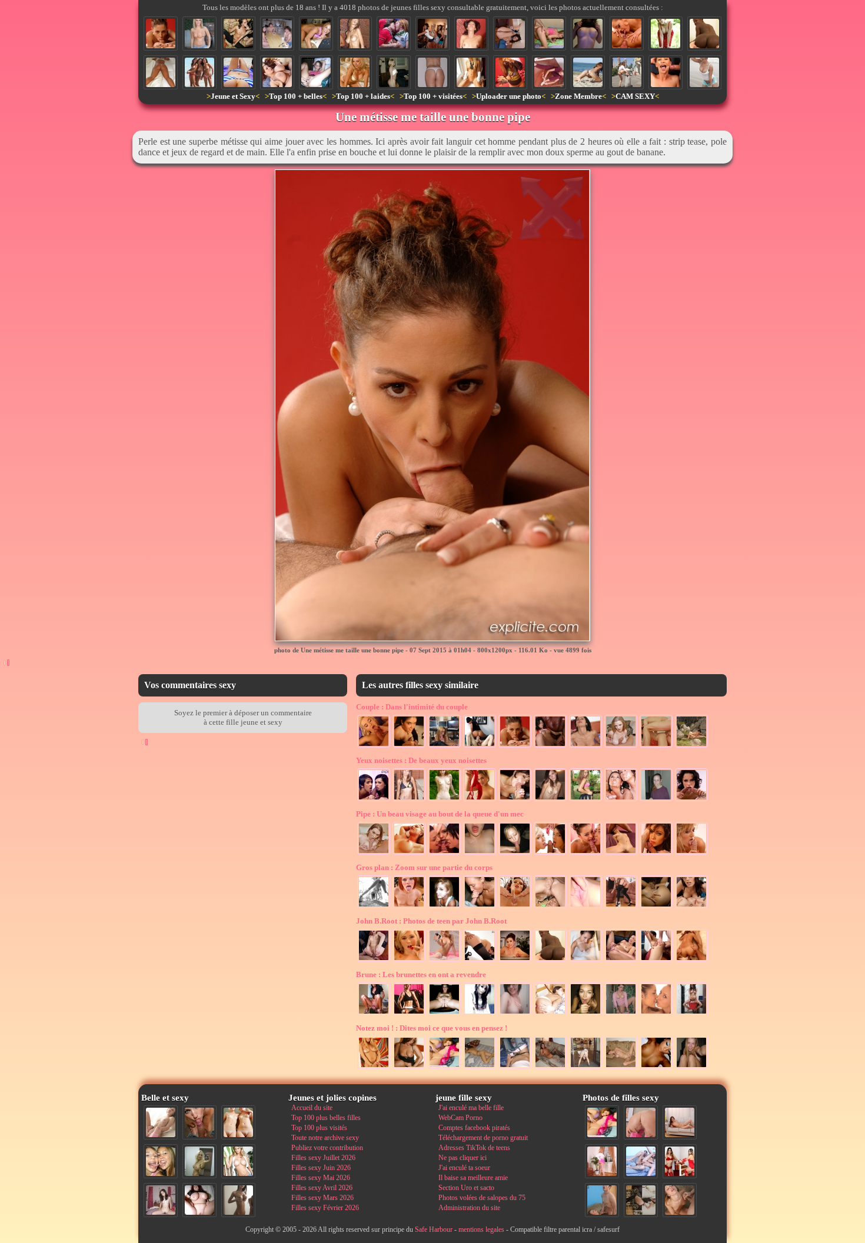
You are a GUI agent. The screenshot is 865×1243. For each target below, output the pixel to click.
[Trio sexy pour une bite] (550, 853)
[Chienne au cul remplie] (550, 1014)
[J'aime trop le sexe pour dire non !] (680, 1122)
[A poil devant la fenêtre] (471, 72)
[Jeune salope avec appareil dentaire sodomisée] (665, 72)
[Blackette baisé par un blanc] (704, 33)
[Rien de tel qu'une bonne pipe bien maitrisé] (515, 853)
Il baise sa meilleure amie (473, 1178)
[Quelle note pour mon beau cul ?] (602, 1161)
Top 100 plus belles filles (326, 1118)
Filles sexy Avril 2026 (321, 1188)
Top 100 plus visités (319, 1128)
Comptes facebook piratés (474, 1128)
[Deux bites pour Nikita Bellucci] (691, 800)
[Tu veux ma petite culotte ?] (479, 800)
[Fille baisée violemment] (620, 853)
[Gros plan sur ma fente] (585, 907)
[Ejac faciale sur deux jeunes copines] (161, 1161)
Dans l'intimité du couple (412, 706)
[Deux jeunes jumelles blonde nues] (238, 1122)
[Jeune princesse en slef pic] (444, 961)
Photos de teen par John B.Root (431, 921)
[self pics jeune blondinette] (691, 1068)
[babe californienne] (355, 72)
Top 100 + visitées (433, 96)
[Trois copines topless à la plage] (199, 72)
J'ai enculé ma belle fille (471, 1108)
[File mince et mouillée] (355, 33)
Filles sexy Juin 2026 (321, 1168)
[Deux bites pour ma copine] (691, 961)
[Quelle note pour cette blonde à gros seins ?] (373, 1068)
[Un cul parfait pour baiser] (641, 1122)
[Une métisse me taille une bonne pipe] (160, 33)
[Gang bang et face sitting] (479, 746)
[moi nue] (161, 1200)
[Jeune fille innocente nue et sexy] (161, 1122)
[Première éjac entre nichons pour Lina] (550, 746)
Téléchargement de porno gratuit (483, 1138)
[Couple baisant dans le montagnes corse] (691, 746)
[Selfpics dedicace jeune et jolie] (199, 1161)
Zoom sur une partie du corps (424, 867)
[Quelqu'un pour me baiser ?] (549, 72)
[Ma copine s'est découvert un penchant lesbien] (656, 1014)
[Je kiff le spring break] (393, 33)
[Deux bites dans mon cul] (620, 961)
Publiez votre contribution (327, 1148)
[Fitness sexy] (409, 1014)
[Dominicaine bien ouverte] (160, 72)
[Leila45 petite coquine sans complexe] (656, 1068)
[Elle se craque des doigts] (620, 1068)
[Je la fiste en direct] (479, 961)
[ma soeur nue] (515, 1014)
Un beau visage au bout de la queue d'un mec (440, 813)
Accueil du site (311, 1108)
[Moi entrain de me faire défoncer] (602, 1200)
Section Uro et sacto (466, 1188)
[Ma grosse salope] (199, 1200)
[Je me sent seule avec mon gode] (409, 1068)
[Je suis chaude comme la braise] (409, 907)
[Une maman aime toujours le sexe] (471, 33)
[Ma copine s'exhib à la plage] (704, 72)
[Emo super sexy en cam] (479, 1014)
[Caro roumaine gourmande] (409, 800)
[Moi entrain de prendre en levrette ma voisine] (549, 33)
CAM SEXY (635, 96)
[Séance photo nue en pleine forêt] (373, 907)
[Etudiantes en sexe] (691, 907)
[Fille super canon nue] (238, 1161)
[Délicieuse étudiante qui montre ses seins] (588, 33)
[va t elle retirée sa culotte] (515, 1068)
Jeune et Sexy (233, 96)
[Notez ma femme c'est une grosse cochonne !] (641, 1161)
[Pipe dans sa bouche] (656, 853)
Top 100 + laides (363, 96)
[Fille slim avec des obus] (238, 1200)
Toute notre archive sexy (325, 1138)
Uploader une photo (508, 96)
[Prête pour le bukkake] (585, 1014)
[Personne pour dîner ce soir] (550, 1068)
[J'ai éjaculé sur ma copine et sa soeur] (620, 800)
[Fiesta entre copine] (432, 33)
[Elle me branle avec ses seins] (620, 746)
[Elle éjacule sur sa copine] (550, 907)
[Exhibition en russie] (626, 72)
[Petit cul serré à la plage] (588, 72)
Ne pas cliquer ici (462, 1158)
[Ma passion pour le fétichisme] (680, 1161)
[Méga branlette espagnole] (277, 72)
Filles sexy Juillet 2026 (323, 1158)
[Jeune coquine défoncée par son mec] (656, 746)
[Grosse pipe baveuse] (515, 800)
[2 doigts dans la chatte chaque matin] (656, 907)
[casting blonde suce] (444, 746)
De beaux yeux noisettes (421, 760)
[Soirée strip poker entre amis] (277, 33)
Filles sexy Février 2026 (325, 1208)
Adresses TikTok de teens (474, 1148)
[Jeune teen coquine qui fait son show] (585, 800)
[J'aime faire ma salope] (641, 1200)
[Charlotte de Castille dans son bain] (585, 961)
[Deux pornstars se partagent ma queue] (585, 853)
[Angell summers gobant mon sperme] (373, 746)
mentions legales (481, 1229)
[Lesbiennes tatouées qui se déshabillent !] (238, 33)
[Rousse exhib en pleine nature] (665, 33)
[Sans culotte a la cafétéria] (585, 1068)
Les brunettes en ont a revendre (421, 974)
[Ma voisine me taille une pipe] (199, 1122)
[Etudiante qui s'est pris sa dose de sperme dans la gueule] (656, 800)
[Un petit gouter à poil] (691, 1014)
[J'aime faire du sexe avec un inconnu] (620, 907)
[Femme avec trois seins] (199, 33)
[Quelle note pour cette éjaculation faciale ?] (680, 1200)
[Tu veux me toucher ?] (550, 800)
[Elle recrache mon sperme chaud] (479, 853)
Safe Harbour (434, 1229)
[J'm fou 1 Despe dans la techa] (316, 72)
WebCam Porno (460, 1118)
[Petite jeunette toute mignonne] (510, 72)
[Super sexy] (515, 961)
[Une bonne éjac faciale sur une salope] (585, 746)
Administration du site (469, 1208)
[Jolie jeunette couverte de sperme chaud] (409, 853)
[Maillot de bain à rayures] (238, 72)
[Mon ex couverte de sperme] (444, 907)
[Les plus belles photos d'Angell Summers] (409, 961)
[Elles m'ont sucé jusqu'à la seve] (373, 800)
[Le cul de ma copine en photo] (432, 72)
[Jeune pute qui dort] (479, 1068)
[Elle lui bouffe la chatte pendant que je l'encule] (626, 33)
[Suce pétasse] (316, 33)
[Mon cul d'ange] (393, 72)
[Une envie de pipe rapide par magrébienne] (409, 746)
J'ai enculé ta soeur (464, 1168)
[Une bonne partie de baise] (444, 1068)
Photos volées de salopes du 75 (481, 1198)
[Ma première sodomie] (373, 961)
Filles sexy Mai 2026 (320, 1178)
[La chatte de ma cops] (444, 1014)
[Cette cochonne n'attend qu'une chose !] (510, 33)
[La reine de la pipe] (691, 853)
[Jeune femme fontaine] (515, 907)
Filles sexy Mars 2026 (322, 1198)
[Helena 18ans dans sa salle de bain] (620, 1014)
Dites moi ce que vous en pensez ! (431, 1028)
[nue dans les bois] (444, 800)
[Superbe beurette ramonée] (656, 961)
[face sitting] (373, 1014)
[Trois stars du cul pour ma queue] (444, 853)
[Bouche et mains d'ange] (479, 907)
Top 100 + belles (295, 96)
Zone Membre (578, 96)
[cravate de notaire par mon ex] (373, 853)
